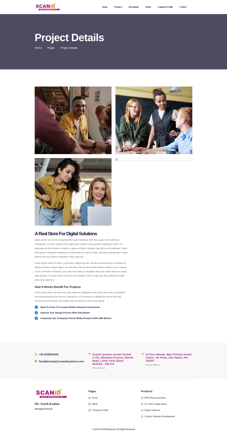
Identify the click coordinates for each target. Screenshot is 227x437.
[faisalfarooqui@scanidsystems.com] (36, 361)
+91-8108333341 (49, 354)
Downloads (134, 7)
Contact (182, 7)
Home (105, 7)
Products (118, 7)
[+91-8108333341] (36, 354)
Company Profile (165, 7)
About (148, 7)
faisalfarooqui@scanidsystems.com (61, 361)
